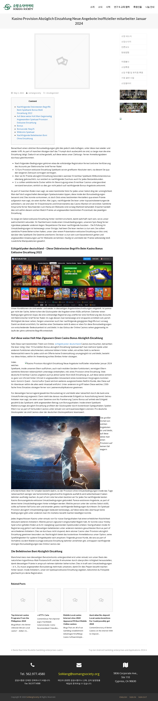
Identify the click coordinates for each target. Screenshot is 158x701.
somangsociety (35, 93)
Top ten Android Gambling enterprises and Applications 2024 (117, 650)
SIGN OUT (142, 697)
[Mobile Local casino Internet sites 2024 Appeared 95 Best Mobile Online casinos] (75, 600)
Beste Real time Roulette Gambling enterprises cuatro (38, 650)
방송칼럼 (125, 52)
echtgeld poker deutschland (68, 344)
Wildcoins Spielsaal (25, 132)
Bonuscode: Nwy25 (25, 129)
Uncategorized (52, 93)
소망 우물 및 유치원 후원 (132, 72)
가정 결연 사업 (127, 77)
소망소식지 (126, 41)
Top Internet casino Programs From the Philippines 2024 (20, 618)
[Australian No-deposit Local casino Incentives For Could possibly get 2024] (101, 600)
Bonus (20, 125)
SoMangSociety (32, 697)
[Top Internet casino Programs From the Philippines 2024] (23, 600)
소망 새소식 (126, 36)
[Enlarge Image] (62, 61)
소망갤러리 (126, 83)
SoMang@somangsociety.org (78, 674)
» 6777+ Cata (43, 615)
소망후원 (125, 67)
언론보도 (125, 47)
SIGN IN (132, 697)
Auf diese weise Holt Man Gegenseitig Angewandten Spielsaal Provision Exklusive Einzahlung (34, 119)
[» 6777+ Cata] (49, 600)
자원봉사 (125, 61)
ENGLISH (123, 697)
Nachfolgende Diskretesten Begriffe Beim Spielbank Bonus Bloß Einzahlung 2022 (33, 110)
